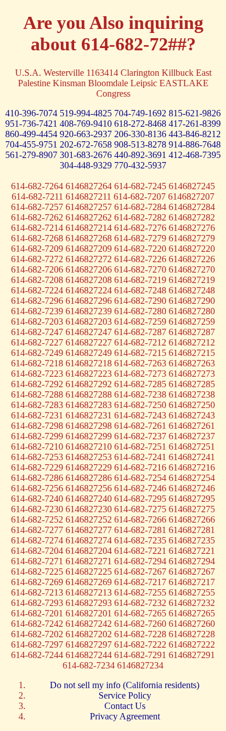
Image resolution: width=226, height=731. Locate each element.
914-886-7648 (195, 144)
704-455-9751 (32, 144)
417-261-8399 (195, 123)
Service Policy (125, 695)
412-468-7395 (195, 155)
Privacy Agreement (125, 716)
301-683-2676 (87, 155)
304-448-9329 (87, 165)
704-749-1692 (141, 113)
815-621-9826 (195, 113)
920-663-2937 (87, 134)
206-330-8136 (141, 134)
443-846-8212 (195, 134)
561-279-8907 (32, 155)
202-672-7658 (87, 144)
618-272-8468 (141, 123)
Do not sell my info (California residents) (124, 685)
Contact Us (124, 706)
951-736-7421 (32, 123)
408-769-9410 (87, 123)
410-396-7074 (32, 113)
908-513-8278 (141, 144)
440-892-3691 (141, 155)
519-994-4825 (87, 113)
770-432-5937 (140, 165)
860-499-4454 (32, 134)
